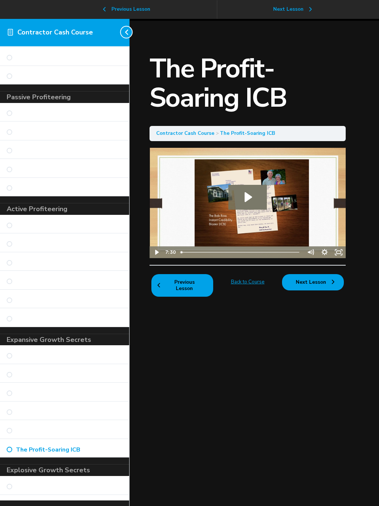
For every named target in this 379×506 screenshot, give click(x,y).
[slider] (240, 252)
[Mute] (310, 252)
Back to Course (248, 281)
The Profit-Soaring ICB (247, 133)
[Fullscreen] (339, 252)
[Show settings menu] (325, 252)
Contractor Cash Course (55, 32)
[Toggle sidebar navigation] (127, 32)
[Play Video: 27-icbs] (247, 197)
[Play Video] (157, 252)
